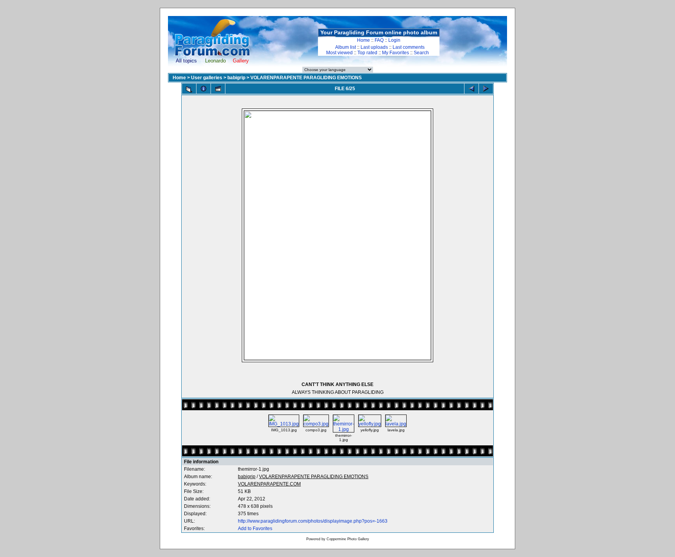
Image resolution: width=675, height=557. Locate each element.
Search (421, 52)
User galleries (206, 77)
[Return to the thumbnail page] (189, 89)
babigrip (236, 77)
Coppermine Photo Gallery (348, 539)
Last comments (409, 47)
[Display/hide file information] (203, 88)
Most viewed (339, 52)
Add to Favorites (255, 528)
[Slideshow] (218, 88)
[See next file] (486, 88)
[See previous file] (471, 88)
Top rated (367, 52)
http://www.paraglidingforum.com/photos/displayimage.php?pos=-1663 (313, 521)
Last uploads (374, 47)
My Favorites (395, 52)
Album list (345, 47)
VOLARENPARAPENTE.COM (269, 484)
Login (394, 40)
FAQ (379, 40)
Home (363, 40)
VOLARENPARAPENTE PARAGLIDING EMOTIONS (306, 77)
